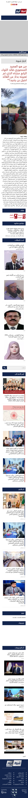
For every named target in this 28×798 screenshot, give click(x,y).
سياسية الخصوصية (19, 784)
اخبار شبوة (21, 775)
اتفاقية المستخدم (7, 784)
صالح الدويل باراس (19, 309)
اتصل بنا (8, 1)
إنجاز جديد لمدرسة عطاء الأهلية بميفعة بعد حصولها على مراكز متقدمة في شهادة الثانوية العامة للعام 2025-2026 (14, 398)
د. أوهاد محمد (20, 338)
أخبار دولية (8, 776)
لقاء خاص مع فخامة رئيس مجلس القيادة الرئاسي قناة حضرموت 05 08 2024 (15, 654)
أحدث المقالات (19, 240)
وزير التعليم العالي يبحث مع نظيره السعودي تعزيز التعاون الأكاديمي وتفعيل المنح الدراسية (15, 513)
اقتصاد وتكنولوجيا (6, 778)
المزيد (24, 756)
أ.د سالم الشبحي (20, 249)
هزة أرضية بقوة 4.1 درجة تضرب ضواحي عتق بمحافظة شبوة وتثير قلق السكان (14, 424)
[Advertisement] (14, 36)
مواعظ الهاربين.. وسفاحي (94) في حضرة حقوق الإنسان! (14, 335)
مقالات (9, 782)
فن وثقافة (21, 780)
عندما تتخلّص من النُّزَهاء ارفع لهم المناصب (15, 275)
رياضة (22, 778)
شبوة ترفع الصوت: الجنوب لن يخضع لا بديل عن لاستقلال (14, 305)
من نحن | (19, 1)
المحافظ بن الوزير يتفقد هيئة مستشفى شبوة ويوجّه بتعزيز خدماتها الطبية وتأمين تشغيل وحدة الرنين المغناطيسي (15, 451)
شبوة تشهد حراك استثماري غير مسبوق (14, 705)
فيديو (22, 782)
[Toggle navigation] (23, 17)
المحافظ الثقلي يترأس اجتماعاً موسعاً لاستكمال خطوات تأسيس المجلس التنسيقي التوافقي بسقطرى (15, 478)
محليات (9, 773)
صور (10, 780)
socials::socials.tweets (19, 617)
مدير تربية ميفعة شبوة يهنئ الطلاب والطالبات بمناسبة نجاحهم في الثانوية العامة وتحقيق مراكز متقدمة (15, 231)
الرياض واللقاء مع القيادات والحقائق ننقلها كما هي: (16, 246)
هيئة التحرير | (13, 1)
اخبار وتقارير (21, 773)
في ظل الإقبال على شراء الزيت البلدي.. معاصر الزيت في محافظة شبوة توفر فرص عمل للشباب (14, 732)
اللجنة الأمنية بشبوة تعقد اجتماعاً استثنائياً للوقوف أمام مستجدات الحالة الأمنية (15, 680)
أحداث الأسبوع (20, 776)
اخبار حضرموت (7, 775)
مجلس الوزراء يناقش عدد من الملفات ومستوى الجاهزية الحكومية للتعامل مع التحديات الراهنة (14, 571)
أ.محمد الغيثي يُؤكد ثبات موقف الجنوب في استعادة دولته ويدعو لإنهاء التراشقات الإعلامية (14, 600)
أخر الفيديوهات (19, 647)
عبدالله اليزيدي (20, 279)
